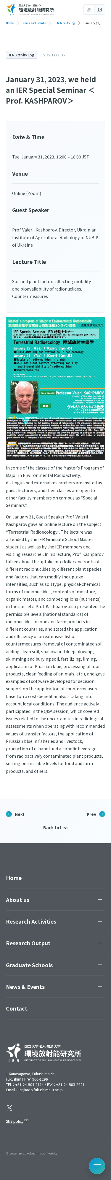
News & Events (25, 986)
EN (99, 9)
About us (17, 899)
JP (89, 9)
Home (14, 877)
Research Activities (31, 921)
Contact (17, 1008)
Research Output (28, 943)
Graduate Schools (29, 965)
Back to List (55, 827)
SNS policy (14, 1121)
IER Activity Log (21, 54)
